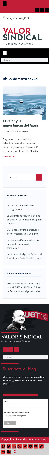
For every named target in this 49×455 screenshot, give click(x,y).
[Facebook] (37, 10)
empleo (25, 131)
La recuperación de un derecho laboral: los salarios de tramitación (23, 244)
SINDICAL (22, 35)
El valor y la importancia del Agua (20, 123)
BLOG (19, 131)
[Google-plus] (47, 10)
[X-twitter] (42, 10)
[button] (5, 3)
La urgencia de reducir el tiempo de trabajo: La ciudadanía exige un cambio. (24, 219)
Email (6, 401)
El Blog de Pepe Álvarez (19, 43)
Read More (9, 156)
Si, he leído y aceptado (16, 416)
